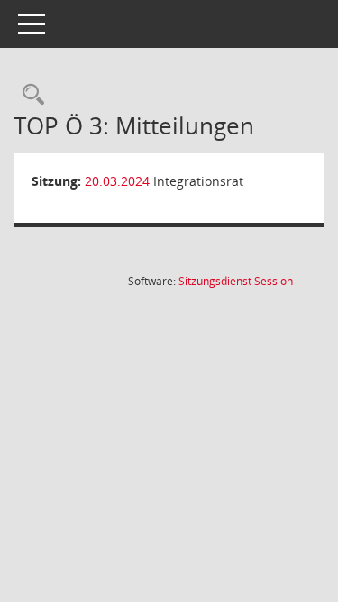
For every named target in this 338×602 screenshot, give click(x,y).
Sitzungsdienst (235, 281)
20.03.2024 (117, 181)
